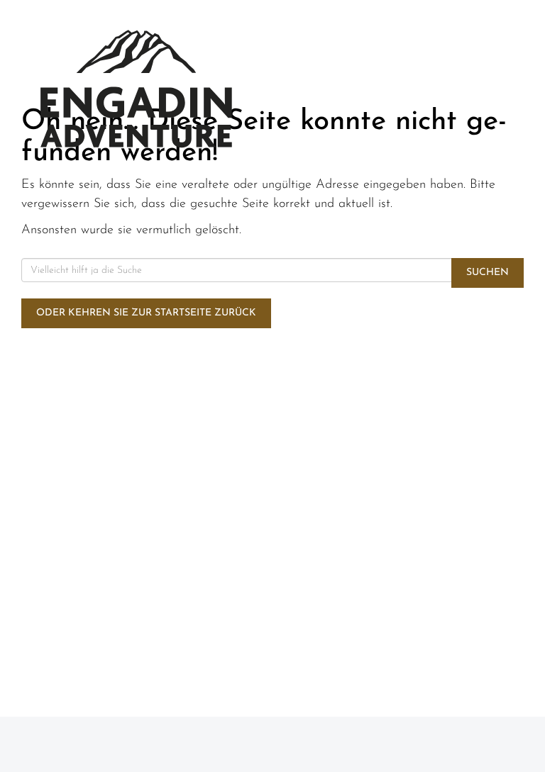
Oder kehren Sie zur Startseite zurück (146, 313)
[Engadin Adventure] (136, 88)
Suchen (487, 272)
